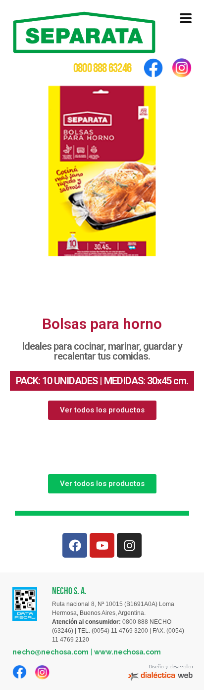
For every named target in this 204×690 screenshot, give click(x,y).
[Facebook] (74, 545)
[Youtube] (102, 545)
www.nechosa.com (127, 652)
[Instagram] (129, 545)
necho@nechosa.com (50, 652)
